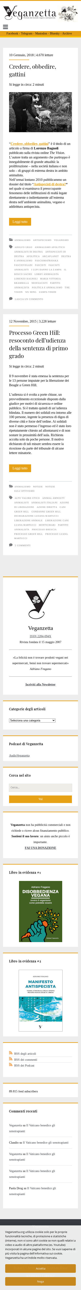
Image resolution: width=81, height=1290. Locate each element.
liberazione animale (28, 520)
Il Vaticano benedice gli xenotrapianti (45, 1142)
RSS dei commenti (25, 1059)
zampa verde (47, 292)
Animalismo (22, 240)
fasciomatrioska (47, 260)
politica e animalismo (47, 287)
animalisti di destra (28, 252)
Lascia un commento (29, 299)
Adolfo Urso (23, 247)
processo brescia (44, 529)
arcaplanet (50, 256)
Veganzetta (15, 1125)
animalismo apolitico (50, 247)
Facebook (12, 33)
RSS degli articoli (25, 1053)
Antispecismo (42, 240)
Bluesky (55, 33)
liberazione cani (57, 520)
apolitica (33, 256)
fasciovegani (23, 265)
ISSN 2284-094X (40, 636)
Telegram (26, 33)
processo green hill (28, 534)
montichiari (47, 525)
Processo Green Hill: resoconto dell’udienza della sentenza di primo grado (38, 344)
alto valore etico (27, 498)
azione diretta (47, 507)
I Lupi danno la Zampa (46, 269)
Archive (67, 33)
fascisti (40, 265)
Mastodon (41, 33)
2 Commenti (22, 545)
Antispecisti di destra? (50, 184)
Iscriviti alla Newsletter (40, 684)
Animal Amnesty (53, 498)
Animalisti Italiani (44, 502)
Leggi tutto (22, 223)
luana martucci (25, 525)
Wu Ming (31, 292)
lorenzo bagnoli (26, 279)
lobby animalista (47, 274)
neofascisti (40, 283)
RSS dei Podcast (24, 1065)
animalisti (21, 502)
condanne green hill (46, 511)
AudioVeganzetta (19, 755)
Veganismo (61, 240)
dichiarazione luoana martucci (36, 516)
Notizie (38, 486)
